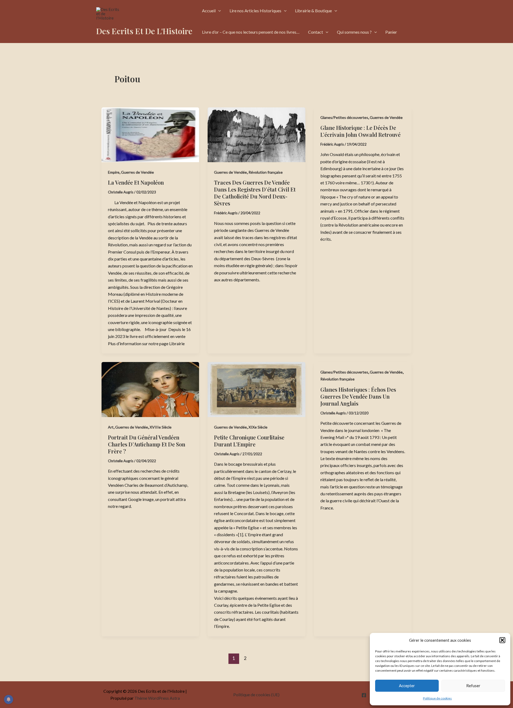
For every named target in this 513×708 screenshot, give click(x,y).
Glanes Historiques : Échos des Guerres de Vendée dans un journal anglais (358, 396)
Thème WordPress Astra (157, 698)
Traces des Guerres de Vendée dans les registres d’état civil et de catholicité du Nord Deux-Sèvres (255, 193)
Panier (391, 31)
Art (111, 427)
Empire (113, 172)
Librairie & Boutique (313, 10)
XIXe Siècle (257, 427)
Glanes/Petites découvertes (344, 117)
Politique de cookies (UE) (256, 694)
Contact (315, 31)
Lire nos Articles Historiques (255, 10)
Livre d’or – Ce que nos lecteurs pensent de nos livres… (251, 31)
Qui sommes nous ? (354, 31)
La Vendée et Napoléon (136, 182)
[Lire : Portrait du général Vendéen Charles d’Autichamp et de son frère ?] (150, 389)
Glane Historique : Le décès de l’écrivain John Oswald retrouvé (360, 131)
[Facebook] (364, 695)
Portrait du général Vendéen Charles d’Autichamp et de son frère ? (146, 444)
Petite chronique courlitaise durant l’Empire (249, 441)
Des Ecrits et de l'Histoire (144, 31)
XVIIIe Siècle (161, 427)
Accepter (407, 685)
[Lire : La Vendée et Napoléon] (150, 134)
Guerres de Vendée (137, 172)
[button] (502, 640)
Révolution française (265, 172)
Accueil (209, 10)
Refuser (473, 685)
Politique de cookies (437, 698)
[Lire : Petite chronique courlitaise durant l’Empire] (256, 389)
